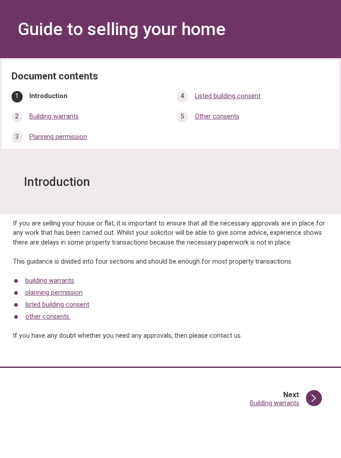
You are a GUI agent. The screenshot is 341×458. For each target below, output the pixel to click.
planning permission (54, 292)
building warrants (49, 280)
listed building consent (57, 304)
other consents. (48, 316)
